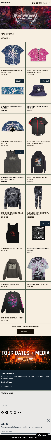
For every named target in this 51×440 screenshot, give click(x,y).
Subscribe (5, 386)
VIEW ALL (24, 331)
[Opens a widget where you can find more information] (42, 436)
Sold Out (19, 81)
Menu (33, 3)
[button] (25, 437)
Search (4, 406)
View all (4, 38)
